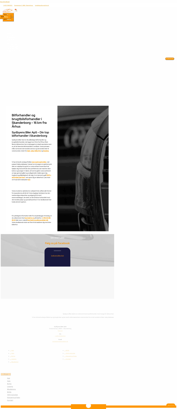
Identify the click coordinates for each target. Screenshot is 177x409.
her (29, 180)
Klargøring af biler (13, 50)
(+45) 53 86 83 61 (7, 5)
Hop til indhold (4, 2)
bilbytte (37, 151)
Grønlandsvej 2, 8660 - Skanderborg (23, 5)
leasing (46, 151)
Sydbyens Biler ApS (57, 256)
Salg (8, 26)
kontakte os (29, 218)
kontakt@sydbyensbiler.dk (42, 5)
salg (32, 151)
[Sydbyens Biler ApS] (19, 12)
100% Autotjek (11, 44)
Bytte (8, 30)
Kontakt (10, 54)
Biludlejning (10, 37)
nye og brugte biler (39, 162)
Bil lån (8, 41)
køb (28, 151)
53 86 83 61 (169, 59)
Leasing (9, 33)
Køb (5, 22)
